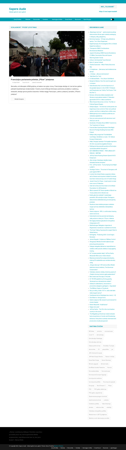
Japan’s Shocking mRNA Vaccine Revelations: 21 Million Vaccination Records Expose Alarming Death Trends (103, 55)
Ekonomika (36, 19)
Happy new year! (94, 307)
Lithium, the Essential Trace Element (100, 60)
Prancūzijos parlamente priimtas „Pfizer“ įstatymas (32, 79)
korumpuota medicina (95, 378)
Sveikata (45, 19)
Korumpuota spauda (109, 382)
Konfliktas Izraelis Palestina (97, 367)
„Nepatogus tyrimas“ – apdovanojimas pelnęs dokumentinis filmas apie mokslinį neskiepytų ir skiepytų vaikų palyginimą (103, 34)
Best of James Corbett (96, 62)
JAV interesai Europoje (95, 353)
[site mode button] (112, 19)
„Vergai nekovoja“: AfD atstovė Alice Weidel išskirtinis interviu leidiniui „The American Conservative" (102, 267)
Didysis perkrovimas (94, 346)
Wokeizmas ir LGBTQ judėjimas (98, 414)
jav (112, 349)
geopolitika (105, 349)
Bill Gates (91, 331)
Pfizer (110, 385)
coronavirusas (109, 331)
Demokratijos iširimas (95, 342)
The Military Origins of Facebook (99, 288)
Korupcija (91, 385)
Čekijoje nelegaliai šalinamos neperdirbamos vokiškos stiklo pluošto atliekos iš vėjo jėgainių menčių (103, 249)
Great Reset (68, 19)
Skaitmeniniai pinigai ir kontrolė (98, 396)
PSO (90, 389)
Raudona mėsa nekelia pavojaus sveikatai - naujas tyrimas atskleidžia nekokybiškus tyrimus (102, 207)
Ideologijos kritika (57, 19)
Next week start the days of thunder (100, 276)
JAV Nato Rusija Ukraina (96, 356)
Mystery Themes (58, 446)
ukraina (91, 407)
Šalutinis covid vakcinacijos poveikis (99, 418)
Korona (109, 367)
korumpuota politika (94, 382)
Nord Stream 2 (101, 385)
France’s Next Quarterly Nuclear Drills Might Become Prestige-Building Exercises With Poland (102, 130)
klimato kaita (104, 364)
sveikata (106, 400)
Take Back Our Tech (95, 76)
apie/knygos (87, 19)
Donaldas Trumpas (108, 346)
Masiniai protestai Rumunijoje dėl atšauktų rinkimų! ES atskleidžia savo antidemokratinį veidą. (102, 260)
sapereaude (25, 82)
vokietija (108, 407)
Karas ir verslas (110, 356)
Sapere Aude (17, 9)
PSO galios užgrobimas (95, 393)
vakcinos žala (100, 407)
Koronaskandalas (94, 371)
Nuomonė (78, 19)
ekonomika (92, 349)
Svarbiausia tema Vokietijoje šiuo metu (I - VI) (103, 295)
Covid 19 (91, 335)
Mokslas (28, 19)
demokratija (100, 335)
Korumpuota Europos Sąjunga (97, 374)
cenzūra (99, 331)
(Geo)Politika (17, 19)
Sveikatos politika (94, 404)
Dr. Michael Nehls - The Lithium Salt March (102, 78)
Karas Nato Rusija (94, 360)
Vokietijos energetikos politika (97, 411)
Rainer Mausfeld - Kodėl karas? (99, 304)
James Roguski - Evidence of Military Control (102, 239)
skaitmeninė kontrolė (95, 400)
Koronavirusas (106, 371)
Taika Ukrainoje (106, 404)
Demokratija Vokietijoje (95, 338)
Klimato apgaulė (93, 364)
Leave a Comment (37, 82)
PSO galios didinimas (100, 389)
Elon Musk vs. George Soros (98, 297)
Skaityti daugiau (19, 99)
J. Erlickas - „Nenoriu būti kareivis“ (99, 74)
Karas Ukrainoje (106, 360)
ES (99, 349)
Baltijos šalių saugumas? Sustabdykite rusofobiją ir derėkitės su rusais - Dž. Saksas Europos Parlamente (102, 137)
